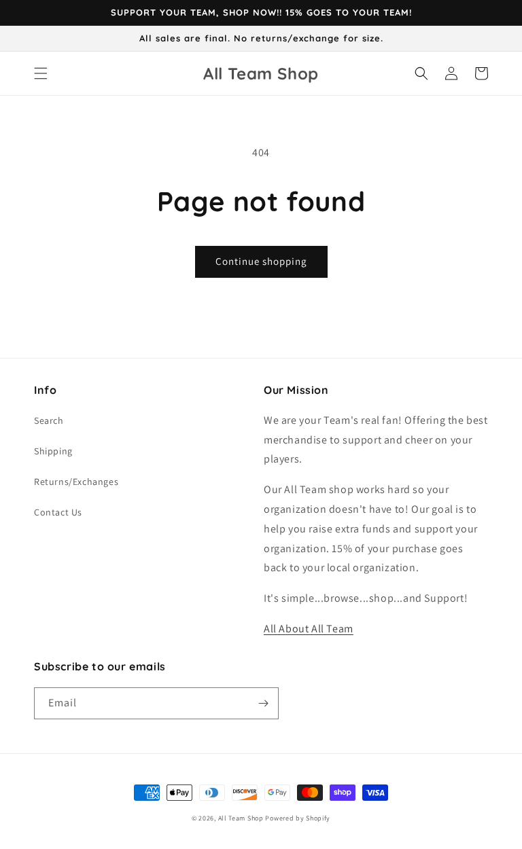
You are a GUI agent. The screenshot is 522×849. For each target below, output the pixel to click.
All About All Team (308, 628)
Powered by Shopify (297, 818)
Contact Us (58, 512)
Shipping (53, 451)
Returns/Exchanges (76, 481)
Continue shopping (261, 261)
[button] (41, 73)
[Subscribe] (263, 703)
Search (49, 420)
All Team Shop (242, 818)
